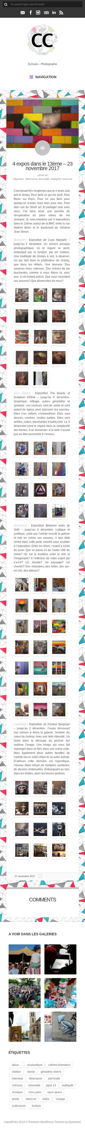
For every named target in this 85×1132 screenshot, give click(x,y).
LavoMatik (44, 179)
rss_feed (61, 12)
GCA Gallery (22, 393)
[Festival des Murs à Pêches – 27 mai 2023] (60, 993)
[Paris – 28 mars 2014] (60, 1027)
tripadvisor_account (46, 12)
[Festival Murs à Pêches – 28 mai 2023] (60, 959)
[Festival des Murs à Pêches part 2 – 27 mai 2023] (25, 993)
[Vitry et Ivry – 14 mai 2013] (25, 1027)
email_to (22, 12)
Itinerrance (31, 179)
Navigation (45, 77)
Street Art (43, 175)
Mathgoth (56, 179)
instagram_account (38, 12)
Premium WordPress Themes (46, 1122)
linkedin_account (54, 12)
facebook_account (30, 12)
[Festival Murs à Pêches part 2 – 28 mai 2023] (25, 959)
